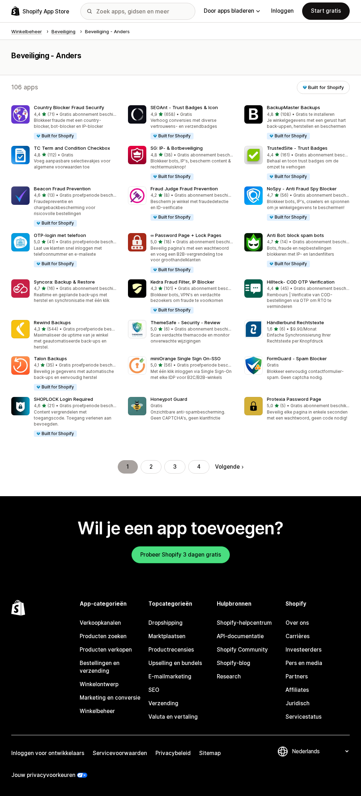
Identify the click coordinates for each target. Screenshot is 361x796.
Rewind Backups (52, 322)
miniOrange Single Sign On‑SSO (186, 358)
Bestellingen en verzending (100, 667)
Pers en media (304, 663)
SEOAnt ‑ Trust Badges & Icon (184, 107)
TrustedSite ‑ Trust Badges (297, 148)
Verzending (163, 703)
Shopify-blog (233, 663)
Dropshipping (165, 622)
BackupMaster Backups (293, 107)
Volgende (227, 466)
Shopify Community (242, 649)
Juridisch (298, 703)
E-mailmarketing (169, 676)
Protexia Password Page (294, 399)
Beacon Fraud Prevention (62, 188)
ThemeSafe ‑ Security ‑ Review (185, 322)
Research (229, 676)
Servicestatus (304, 716)
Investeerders (304, 649)
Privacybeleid (173, 753)
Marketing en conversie (110, 697)
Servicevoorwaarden (120, 753)
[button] (64, 122)
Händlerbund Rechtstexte (295, 322)
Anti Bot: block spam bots (295, 235)
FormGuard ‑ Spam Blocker (297, 358)
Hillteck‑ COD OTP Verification (301, 282)
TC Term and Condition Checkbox (72, 148)
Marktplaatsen (166, 636)
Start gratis (326, 10)
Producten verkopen (106, 649)
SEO (153, 690)
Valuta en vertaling (173, 716)
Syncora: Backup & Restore (64, 282)
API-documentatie (240, 636)
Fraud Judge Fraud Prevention (184, 188)
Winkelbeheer (97, 711)
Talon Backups (50, 358)
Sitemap (210, 753)
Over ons (297, 622)
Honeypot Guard (169, 399)
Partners (297, 676)
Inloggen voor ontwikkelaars (47, 753)
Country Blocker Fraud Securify (69, 107)
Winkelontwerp (99, 684)
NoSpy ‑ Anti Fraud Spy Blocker (302, 188)
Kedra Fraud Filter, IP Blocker (182, 282)
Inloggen (282, 10)
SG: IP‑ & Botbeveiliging (177, 148)
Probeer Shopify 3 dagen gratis (180, 554)
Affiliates (297, 690)
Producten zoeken (103, 636)
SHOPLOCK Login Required (63, 399)
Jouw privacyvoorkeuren (43, 775)
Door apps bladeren (229, 10)
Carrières (298, 636)
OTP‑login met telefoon (60, 235)
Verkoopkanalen (100, 622)
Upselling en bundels (175, 663)
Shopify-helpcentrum (244, 622)
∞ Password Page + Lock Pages (186, 235)
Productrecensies (171, 649)
